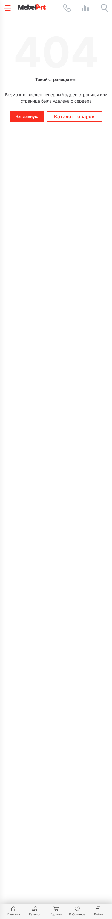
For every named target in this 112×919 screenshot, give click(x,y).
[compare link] (85, 8)
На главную (27, 116)
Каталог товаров (74, 116)
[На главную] (32, 7)
